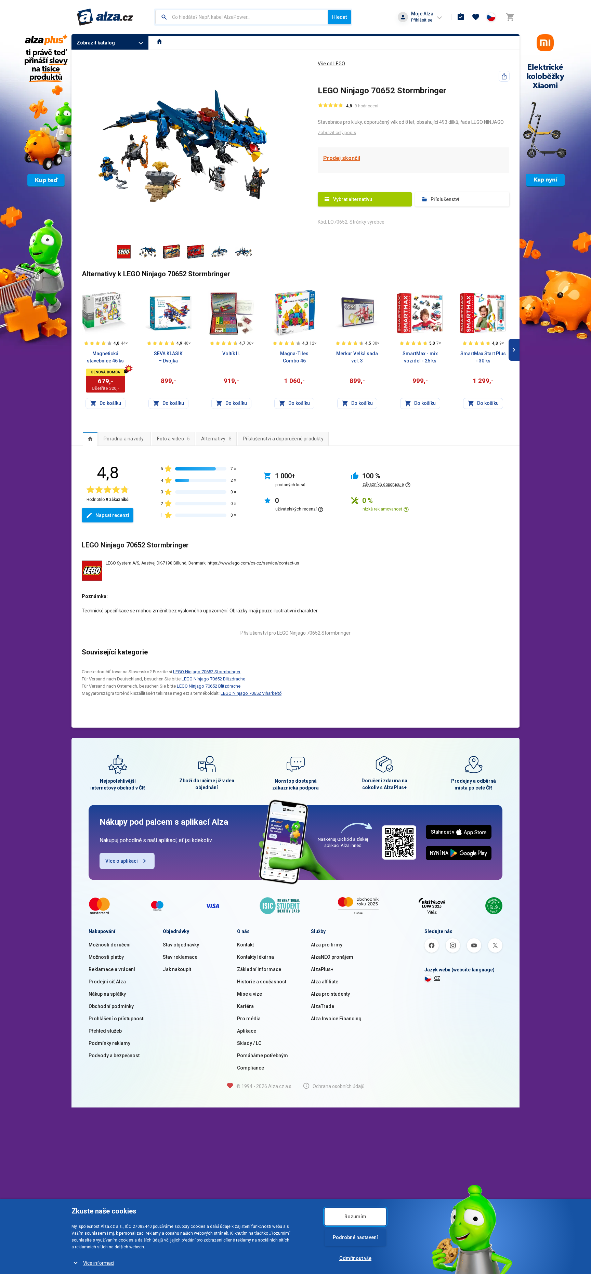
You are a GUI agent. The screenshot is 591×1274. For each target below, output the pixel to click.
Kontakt (245, 944)
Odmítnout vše (355, 1258)
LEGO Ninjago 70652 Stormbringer (206, 671)
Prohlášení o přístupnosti (117, 1018)
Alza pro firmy (326, 944)
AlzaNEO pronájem (332, 957)
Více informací (98, 1263)
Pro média (249, 1018)
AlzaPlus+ (322, 969)
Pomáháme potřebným (262, 1055)
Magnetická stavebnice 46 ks (105, 357)
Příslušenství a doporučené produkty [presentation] (283, 438)
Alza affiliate (324, 981)
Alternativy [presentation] (216, 438)
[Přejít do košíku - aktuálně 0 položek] (510, 17)
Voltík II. (231, 353)
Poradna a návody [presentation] (124, 438)
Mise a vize (249, 994)
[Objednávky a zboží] (461, 17)
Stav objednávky (181, 944)
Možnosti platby (106, 957)
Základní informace (259, 969)
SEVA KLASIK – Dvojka (168, 357)
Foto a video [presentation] (173, 438)
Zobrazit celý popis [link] (337, 132)
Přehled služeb (105, 1031)
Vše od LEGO (331, 63)
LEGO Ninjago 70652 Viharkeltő (251, 693)
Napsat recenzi (112, 515)
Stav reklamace (180, 957)
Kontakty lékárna (255, 957)
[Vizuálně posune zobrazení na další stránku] (514, 350)
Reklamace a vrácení (112, 969)
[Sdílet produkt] (504, 76)
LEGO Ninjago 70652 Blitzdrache (213, 678)
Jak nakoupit (177, 969)
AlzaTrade (322, 1006)
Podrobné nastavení (355, 1237)
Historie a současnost (261, 981)
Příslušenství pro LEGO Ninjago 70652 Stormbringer (295, 633)
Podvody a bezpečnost (114, 1055)
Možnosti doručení (110, 944)
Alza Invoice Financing (336, 1018)
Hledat (339, 17)
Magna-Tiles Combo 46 (294, 357)
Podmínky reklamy (109, 1043)
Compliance (250, 1068)
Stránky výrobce (367, 222)
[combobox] (241, 17)
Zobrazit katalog (96, 42)
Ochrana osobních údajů (339, 1086)
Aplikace (246, 1031)
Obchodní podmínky (111, 1006)
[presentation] (90, 439)
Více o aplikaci (121, 861)
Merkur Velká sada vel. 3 (357, 357)
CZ (437, 978)
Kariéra (245, 1006)
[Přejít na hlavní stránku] (105, 17)
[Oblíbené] (476, 17)
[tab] (90, 439)
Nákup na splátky (107, 994)
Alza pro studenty (330, 994)
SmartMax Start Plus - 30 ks (483, 357)
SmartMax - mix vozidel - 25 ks (420, 357)
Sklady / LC (249, 1043)
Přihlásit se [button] (421, 20)
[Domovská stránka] (159, 42)
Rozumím (355, 1216)
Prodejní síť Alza (107, 981)
